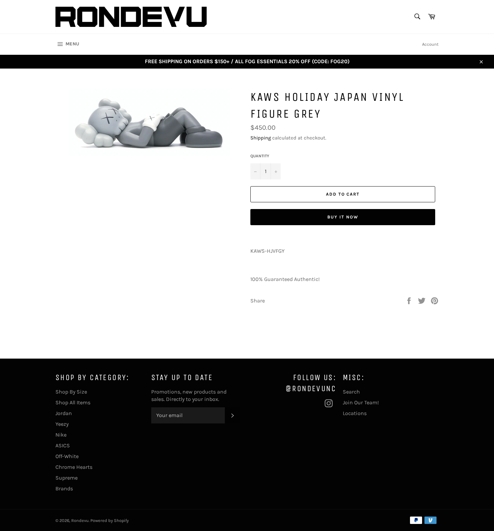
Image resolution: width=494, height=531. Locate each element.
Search (351, 392)
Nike (61, 435)
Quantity (259, 156)
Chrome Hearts (73, 467)
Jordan (63, 413)
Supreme (66, 478)
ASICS (62, 445)
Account (430, 44)
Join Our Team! (361, 402)
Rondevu (80, 520)
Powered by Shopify (109, 520)
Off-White (67, 456)
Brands (64, 488)
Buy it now (342, 216)
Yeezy (62, 424)
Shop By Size (71, 392)
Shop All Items (72, 402)
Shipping (260, 138)
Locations (355, 413)
